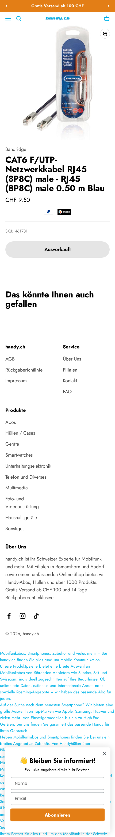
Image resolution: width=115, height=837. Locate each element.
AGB (10, 358)
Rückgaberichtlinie (24, 369)
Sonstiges (14, 528)
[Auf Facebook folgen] (9, 616)
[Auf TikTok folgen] (36, 616)
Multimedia (16, 487)
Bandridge (15, 149)
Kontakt (70, 380)
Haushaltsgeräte (21, 517)
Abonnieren (57, 815)
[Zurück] (6, 6)
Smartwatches (19, 455)
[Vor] (109, 6)
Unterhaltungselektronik (28, 466)
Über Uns (72, 358)
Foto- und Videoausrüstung (22, 502)
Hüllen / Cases (20, 433)
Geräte (12, 444)
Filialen (70, 369)
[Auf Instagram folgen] (22, 616)
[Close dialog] (104, 753)
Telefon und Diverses (25, 477)
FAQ (67, 391)
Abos (10, 422)
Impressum (16, 380)
